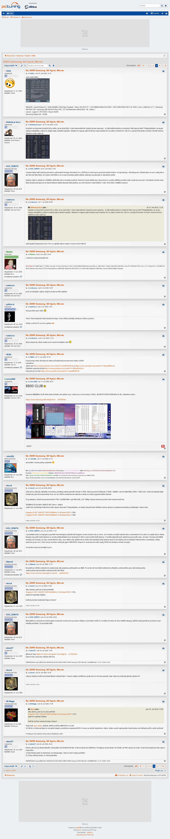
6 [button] (159, 65)
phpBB (78, 827)
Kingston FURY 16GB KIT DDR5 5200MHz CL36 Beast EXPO (48, 512)
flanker (9, 252)
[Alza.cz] (30, 5)
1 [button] (146, 65)
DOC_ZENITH (12, 166)
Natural (9, 562)
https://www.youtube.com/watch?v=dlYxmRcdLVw (64, 368)
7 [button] (162, 65)
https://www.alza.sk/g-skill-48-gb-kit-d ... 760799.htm (46, 400)
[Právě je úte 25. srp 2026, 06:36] (164, 55)
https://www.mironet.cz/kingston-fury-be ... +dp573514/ (47, 573)
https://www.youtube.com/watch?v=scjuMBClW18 (60, 371)
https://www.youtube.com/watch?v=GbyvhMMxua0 (95, 366)
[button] (139, 65)
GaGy (8, 71)
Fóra (11, 13)
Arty (79, 830)
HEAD (8, 354)
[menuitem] (147, 13)
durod (9, 485)
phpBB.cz (90, 832)
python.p (10, 304)
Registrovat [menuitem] (166, 13)
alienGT (9, 648)
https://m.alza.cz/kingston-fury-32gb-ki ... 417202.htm (56, 654)
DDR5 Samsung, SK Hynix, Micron (23, 62)
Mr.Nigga (10, 701)
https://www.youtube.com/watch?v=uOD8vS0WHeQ (54, 366)
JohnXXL (10, 456)
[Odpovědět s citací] (163, 71)
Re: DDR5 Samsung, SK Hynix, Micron (45, 70)
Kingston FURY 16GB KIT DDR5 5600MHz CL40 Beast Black (48, 515)
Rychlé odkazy (4, 13)
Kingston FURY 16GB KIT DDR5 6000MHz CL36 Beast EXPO (48, 592)
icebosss (10, 200)
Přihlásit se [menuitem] (163, 13)
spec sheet (37, 726)
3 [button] (150, 65)
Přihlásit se (16, 17)
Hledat (6, 17)
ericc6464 (10, 379)
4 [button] (153, 65)
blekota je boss (13, 122)
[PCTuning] (11, 5)
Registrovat (28, 17)
